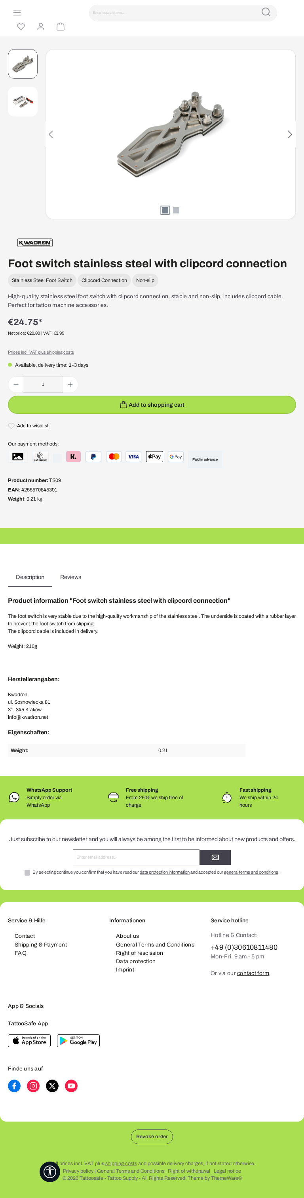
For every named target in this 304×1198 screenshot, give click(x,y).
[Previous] (51, 134)
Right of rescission (139, 953)
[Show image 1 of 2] (165, 210)
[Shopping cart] (59, 26)
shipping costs (121, 1163)
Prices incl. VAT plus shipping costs (41, 352)
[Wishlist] (20, 26)
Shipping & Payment (41, 945)
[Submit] (215, 857)
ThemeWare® (226, 1178)
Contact (25, 936)
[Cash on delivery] (40, 457)
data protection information (165, 872)
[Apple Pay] (155, 457)
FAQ (21, 953)
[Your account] (40, 26)
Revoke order (152, 1136)
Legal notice (227, 1171)
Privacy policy (78, 1171)
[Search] (266, 13)
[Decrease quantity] (16, 384)
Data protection (136, 961)
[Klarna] (73, 457)
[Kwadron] (35, 243)
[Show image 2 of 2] (176, 210)
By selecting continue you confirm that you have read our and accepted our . (155, 872)
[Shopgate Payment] (18, 457)
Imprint (125, 970)
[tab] (30, 577)
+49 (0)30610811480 (244, 947)
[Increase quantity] (70, 384)
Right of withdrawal (189, 1171)
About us (127, 936)
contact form (253, 973)
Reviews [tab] (70, 577)
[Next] (290, 134)
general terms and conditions (251, 872)
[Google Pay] (175, 457)
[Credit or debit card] (124, 457)
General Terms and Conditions (155, 945)
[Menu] (16, 13)
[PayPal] (93, 457)
